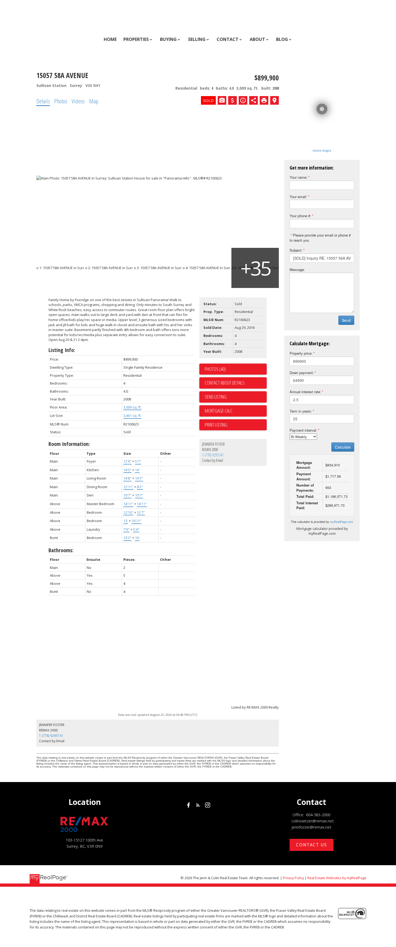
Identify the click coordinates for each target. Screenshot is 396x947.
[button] (188, 805)
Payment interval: (303, 430)
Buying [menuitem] (168, 39)
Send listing (216, 396)
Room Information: (69, 444)
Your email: (298, 196)
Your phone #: (300, 215)
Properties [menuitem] (136, 39)
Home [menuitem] (110, 39)
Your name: (298, 177)
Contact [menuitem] (227, 39)
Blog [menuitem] (282, 39)
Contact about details (225, 382)
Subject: (296, 250)
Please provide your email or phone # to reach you (320, 238)
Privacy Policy (293, 877)
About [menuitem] (257, 39)
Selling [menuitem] (197, 39)
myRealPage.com (341, 521)
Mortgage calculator (236, 410)
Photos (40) (215, 369)
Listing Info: (61, 350)
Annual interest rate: (305, 391)
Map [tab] (93, 101)
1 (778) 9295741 (213, 454)
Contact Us (311, 844)
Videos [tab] (78, 101)
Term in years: (301, 411)
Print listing (216, 424)
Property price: (301, 353)
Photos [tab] (60, 101)
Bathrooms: (61, 550)
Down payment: (302, 372)
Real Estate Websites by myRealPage (336, 877)
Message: (297, 269)
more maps (322, 150)
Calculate (343, 447)
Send (346, 320)
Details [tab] (43, 101)
